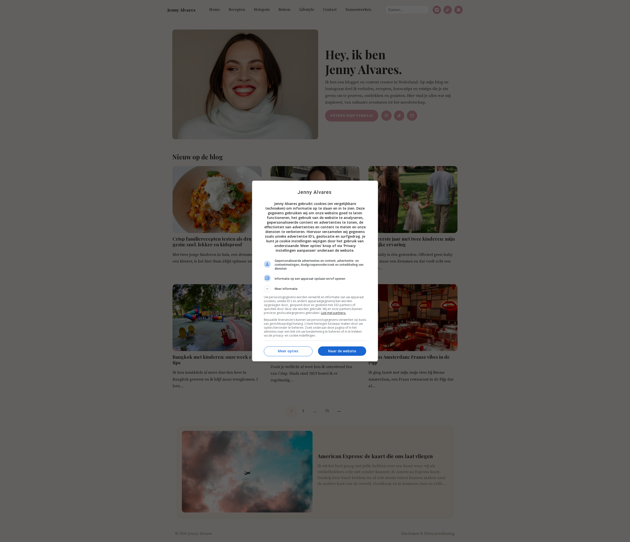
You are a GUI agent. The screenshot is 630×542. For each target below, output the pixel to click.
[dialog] (315, 271)
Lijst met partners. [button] (333, 313)
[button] (315, 288)
